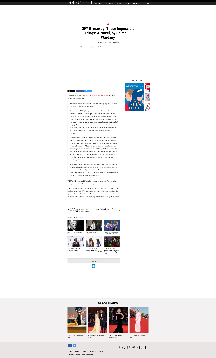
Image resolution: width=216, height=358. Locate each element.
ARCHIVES (77, 351)
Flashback (109, 3)
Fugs (108, 23)
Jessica (107, 42)
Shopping (136, 3)
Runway (120, 3)
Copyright (78, 354)
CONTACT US (102, 351)
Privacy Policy (71, 354)
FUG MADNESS (92, 351)
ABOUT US (70, 351)
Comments (93, 261)
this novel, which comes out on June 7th (95, 95)
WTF (127, 3)
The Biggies (99, 3)
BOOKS (84, 351)
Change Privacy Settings (87, 354)
